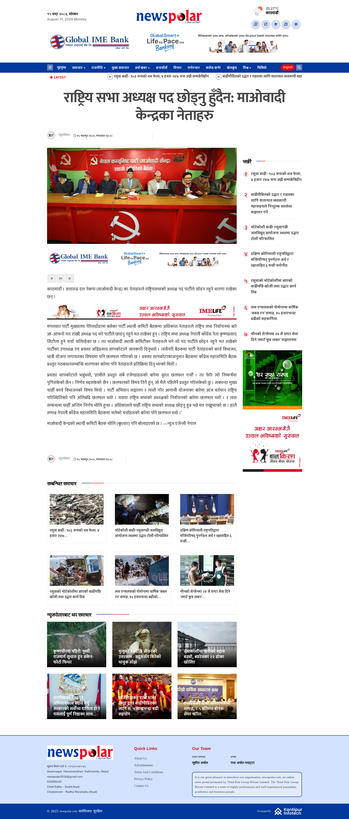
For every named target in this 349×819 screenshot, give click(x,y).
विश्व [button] (245, 68)
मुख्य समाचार (120, 68)
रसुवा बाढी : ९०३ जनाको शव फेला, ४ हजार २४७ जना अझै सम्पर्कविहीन (120, 77)
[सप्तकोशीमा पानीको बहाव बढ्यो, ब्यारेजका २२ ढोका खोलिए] (207, 644)
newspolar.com (68, 811)
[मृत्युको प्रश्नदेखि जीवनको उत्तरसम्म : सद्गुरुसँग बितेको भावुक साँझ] (141, 644)
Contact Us (141, 786)
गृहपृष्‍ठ (61, 67)
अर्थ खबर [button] (141, 68)
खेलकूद (232, 68)
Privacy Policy (143, 779)
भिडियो (262, 68)
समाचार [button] (77, 68)
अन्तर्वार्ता (161, 68)
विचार (177, 68)
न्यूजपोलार (64, 135)
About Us (140, 758)
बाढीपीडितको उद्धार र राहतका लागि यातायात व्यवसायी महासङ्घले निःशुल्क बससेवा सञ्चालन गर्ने (245, 77)
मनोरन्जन (194, 68)
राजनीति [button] (97, 68)
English (288, 67)
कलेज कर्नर (213, 68)
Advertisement (143, 765)
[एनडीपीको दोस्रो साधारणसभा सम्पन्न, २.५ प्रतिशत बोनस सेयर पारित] (207, 696)
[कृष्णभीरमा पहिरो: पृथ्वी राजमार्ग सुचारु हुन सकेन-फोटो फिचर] (76, 644)
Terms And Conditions (148, 772)
